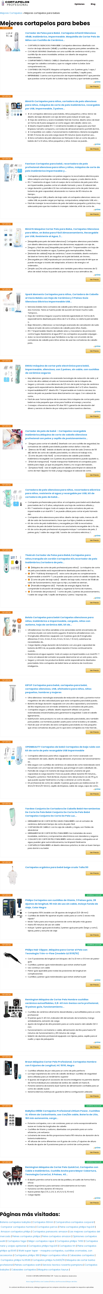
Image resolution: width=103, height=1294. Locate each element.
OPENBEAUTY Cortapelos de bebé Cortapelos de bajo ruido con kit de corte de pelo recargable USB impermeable (62, 748)
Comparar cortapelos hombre (18, 1226)
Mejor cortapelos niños (54, 1255)
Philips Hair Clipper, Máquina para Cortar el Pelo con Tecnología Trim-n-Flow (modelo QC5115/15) (56, 951)
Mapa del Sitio (72, 1282)
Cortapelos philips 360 (27, 1255)
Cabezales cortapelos (81, 1255)
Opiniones (79, 4)
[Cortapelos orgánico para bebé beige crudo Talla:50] (13, 876)
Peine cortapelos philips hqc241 (76, 1226)
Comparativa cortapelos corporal (74, 1222)
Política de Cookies (42, 1282)
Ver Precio (94, 86)
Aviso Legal (30, 1282)
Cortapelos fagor (17, 1241)
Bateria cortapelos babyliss (15, 1222)
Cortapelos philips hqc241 (42, 1245)
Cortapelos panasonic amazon (50, 1231)
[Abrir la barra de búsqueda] (100, 4)
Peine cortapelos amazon (56, 1236)
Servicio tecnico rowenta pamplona (63, 1264)
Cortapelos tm (67, 1245)
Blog (93, 4)
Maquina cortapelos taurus (53, 1269)
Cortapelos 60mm (43, 1222)
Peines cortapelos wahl (28, 1264)
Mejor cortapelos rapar (42, 1241)
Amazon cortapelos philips (16, 1231)
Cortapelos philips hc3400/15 (48, 1260)
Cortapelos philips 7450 (70, 1241)
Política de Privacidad (58, 1282)
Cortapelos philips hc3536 (15, 1260)
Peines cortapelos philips (26, 1236)
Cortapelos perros (47, 1226)
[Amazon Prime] (96, 82)
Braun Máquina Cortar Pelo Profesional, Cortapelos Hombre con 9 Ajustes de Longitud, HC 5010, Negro (60, 1063)
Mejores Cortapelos (11, 13)
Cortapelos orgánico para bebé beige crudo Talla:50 (56, 867)
